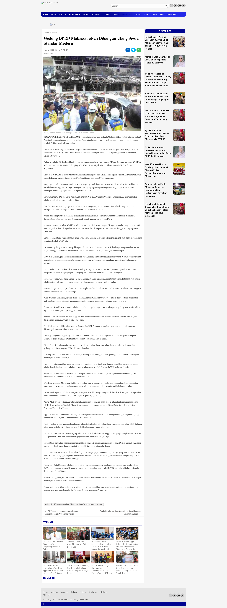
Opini (146, 14)
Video (154, 14)
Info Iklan (103, 592)
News (53, 14)
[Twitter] (176, 5)
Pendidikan (74, 14)
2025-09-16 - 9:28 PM (59, 50)
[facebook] (128, 50)
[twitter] (133, 50)
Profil (138, 14)
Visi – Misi (47, 595)
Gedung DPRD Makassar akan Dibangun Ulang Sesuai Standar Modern (74, 504)
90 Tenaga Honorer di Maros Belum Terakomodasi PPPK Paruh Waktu (61, 512)
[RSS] (183, 5)
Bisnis (86, 14)
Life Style (127, 14)
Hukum (107, 14)
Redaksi (74, 592)
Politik (62, 14)
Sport (116, 14)
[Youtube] (180, 5)
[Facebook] (172, 5)
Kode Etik (54, 592)
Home (45, 14)
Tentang (82, 592)
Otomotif (96, 14)
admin (53, 53)
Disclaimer (172, 14)
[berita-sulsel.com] (49, 3)
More (162, 14)
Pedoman (64, 592)
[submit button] (167, 6)
